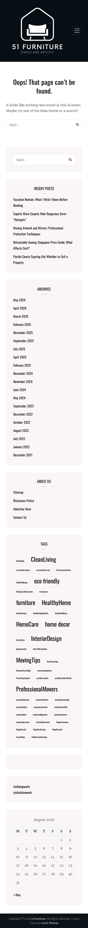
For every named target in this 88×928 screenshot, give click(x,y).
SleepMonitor (21, 729)
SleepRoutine (57, 729)
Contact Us (20, 517)
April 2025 (19, 357)
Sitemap (18, 492)
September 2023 (23, 406)
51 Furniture (38, 918)
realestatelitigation (40, 714)
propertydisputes (22, 699)
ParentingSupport (23, 678)
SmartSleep (20, 737)
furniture (25, 602)
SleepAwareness (62, 722)
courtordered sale (43, 570)
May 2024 (19, 397)
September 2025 (23, 340)
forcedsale (43, 591)
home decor (57, 623)
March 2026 (20, 316)
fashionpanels (21, 786)
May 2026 (19, 300)
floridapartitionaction (24, 591)
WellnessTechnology (39, 737)
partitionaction (42, 678)
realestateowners (60, 714)
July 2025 (19, 348)
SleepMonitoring (39, 729)
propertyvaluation (41, 707)
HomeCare (27, 623)
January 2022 (21, 446)
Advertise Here (22, 509)
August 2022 (21, 430)
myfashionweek (22, 792)
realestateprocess (23, 722)
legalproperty (21, 648)
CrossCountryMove (63, 570)
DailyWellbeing (22, 582)
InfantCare (20, 640)
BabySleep (20, 560)
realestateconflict (61, 707)
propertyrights (21, 707)
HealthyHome (56, 602)
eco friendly (47, 580)
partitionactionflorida (63, 678)
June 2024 (19, 389)
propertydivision (42, 699)
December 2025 (23, 332)
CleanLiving (43, 559)
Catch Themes (49, 923)
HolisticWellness (61, 613)
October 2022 (21, 422)
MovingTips (28, 659)
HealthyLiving (21, 613)
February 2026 (22, 324)
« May (16, 894)
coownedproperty (23, 570)
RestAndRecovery (43, 722)
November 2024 (23, 381)
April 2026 (19, 308)
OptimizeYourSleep (23, 670)
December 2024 (23, 373)
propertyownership (62, 699)
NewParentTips (52, 661)
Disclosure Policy (23, 500)
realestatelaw (21, 714)
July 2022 (19, 438)
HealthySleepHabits (40, 613)
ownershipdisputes (44, 670)
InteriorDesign (46, 638)
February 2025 (22, 365)
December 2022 (23, 414)
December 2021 (22, 454)
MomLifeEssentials (40, 648)
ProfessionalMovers (37, 688)
